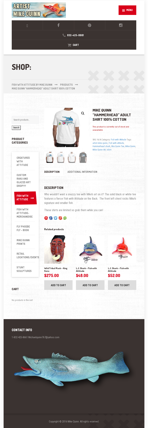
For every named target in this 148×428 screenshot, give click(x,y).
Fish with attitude (116, 143)
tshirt (109, 149)
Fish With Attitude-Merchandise (24, 213)
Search (16, 127)
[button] (83, 113)
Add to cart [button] (58, 285)
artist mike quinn (100, 143)
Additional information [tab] (82, 171)
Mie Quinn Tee (117, 146)
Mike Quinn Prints (23, 242)
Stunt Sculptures (24, 269)
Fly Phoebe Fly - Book (23, 228)
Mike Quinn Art (99, 149)
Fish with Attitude (118, 139)
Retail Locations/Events (26, 255)
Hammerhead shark (101, 146)
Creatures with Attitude (23, 161)
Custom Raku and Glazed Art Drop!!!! (24, 180)
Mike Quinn (130, 146)
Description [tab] (52, 171)
